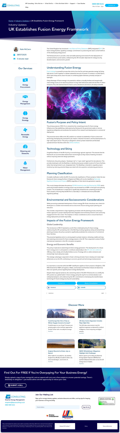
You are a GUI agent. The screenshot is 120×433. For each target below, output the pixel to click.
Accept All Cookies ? (65, 426)
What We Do (49, 3)
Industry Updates (22, 21)
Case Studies (81, 3)
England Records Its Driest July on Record (59, 352)
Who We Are (39, 3)
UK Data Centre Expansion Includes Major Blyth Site (90, 322)
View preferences (107, 426)
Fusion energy (51, 71)
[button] (61, 287)
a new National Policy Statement (78, 49)
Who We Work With (61, 3)
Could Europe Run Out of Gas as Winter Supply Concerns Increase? (59, 322)
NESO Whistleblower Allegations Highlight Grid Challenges (89, 352)
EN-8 (100, 49)
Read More (50, 331)
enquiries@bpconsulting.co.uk (15, 402)
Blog (26, 7)
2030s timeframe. (74, 143)
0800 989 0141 (98, 4)
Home (11, 21)
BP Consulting (29, 3)
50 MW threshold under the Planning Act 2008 (86, 186)
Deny (86, 426)
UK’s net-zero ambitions (94, 250)
